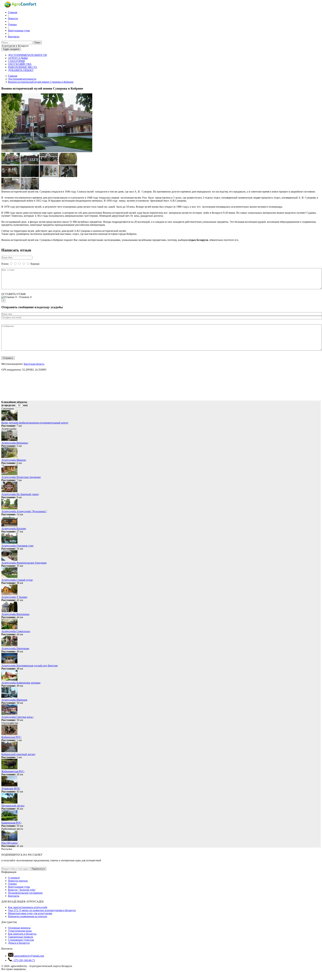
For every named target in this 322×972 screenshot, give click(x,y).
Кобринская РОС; (11, 737)
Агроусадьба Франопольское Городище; (24, 562)
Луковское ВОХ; (10, 788)
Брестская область (34, 363)
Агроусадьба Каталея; (13, 528)
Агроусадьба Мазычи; (13, 460)
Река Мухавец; (9, 842)
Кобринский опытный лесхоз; (18, 754)
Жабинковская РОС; (13, 771)
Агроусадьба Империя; (14, 699)
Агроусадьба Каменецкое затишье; (21, 682)
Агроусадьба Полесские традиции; (21, 477)
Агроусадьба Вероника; (14, 442)
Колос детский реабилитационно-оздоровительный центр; (34, 422)
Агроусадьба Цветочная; (15, 648)
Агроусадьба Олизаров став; (17, 545)
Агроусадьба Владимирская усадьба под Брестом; (29, 665)
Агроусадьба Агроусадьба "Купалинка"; (24, 511)
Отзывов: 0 (25, 297)
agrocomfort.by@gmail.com (28, 955)
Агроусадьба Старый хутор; (17, 579)
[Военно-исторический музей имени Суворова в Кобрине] (46, 151)
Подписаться (38, 869)
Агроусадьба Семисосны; (15, 631)
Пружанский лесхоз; (13, 805)
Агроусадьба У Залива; (14, 597)
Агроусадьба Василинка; (15, 614)
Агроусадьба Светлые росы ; (17, 717)
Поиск (37, 42)
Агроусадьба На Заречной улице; (20, 494)
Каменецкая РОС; (11, 822)
